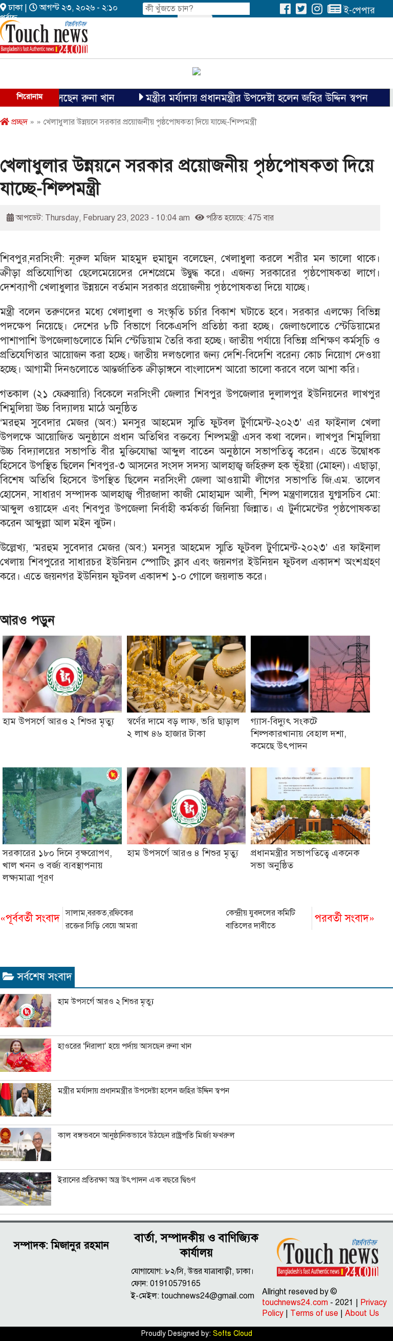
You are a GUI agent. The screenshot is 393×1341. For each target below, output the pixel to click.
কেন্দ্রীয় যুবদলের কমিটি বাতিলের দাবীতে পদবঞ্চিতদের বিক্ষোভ (300, 920)
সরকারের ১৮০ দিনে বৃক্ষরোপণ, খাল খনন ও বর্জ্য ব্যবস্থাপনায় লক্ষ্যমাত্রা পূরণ (57, 865)
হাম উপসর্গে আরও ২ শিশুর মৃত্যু (58, 721)
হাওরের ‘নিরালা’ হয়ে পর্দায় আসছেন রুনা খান (124, 1046)
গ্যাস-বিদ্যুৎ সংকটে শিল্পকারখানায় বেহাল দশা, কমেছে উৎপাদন (298, 733)
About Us (362, 1313)
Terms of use (314, 1313)
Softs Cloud (232, 1333)
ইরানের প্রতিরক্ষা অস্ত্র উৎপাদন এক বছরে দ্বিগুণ (126, 1180)
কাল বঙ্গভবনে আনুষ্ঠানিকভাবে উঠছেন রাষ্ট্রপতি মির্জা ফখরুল (146, 1135)
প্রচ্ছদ (18, 122)
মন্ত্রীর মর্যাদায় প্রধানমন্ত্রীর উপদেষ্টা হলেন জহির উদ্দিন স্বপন (238, 98)
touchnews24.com (295, 1302)
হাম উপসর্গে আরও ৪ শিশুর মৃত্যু (182, 853)
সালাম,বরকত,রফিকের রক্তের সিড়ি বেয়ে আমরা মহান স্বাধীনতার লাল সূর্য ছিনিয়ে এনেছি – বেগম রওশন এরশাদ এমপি (71, 920)
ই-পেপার (358, 10)
